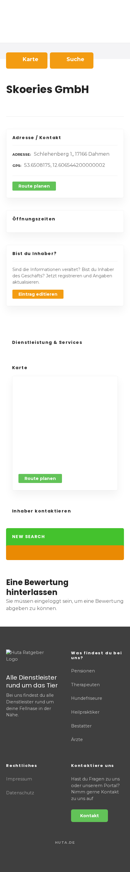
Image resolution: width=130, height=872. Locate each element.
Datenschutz (20, 793)
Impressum (19, 779)
